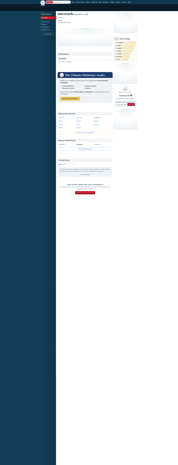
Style (59, 164)
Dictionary (46, 14)
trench (96, 124)
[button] (130, 2)
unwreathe (61, 144)
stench (61, 124)
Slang (100, 2)
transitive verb (81, 14)
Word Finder (94, 2)
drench (78, 121)
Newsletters (106, 2)
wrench (78, 128)
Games (73, 2)
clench (61, 121)
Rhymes (118, 2)
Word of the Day (80, 2)
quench (96, 121)
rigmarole (124, 95)
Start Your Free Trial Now (70, 98)
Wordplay (112, 2)
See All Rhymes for (85, 133)
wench (61, 128)
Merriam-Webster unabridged (85, 192)
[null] (131, 95)
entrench (62, 118)
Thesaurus (124, 2)
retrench (79, 118)
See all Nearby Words (84, 149)
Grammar (88, 2)
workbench (97, 118)
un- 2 (62, 62)
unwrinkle (97, 144)
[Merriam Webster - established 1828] (42, 1)
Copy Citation (86, 174)
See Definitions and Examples (125, 98)
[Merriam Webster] (125, 89)
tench (78, 124)
